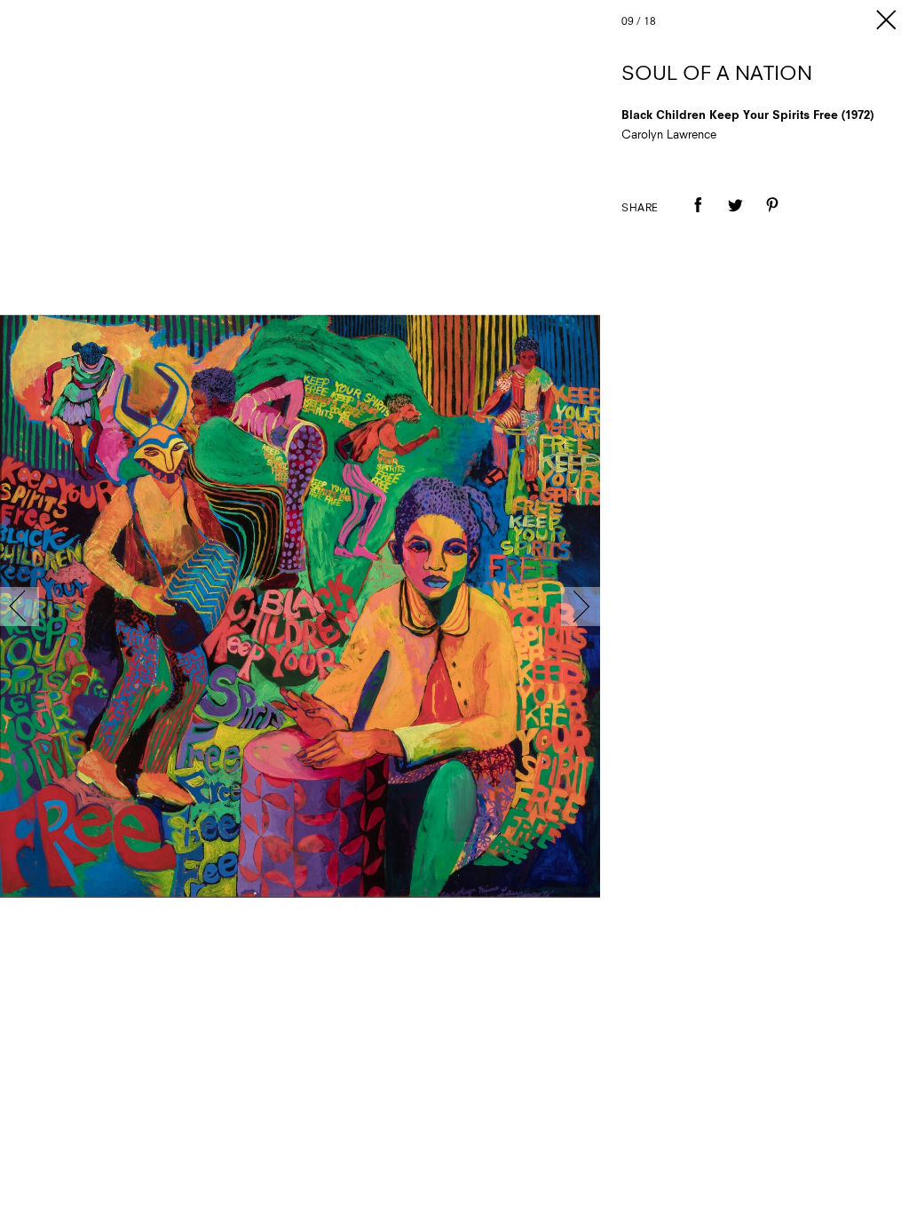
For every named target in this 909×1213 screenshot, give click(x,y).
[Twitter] (735, 217)
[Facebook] (698, 217)
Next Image (580, 606)
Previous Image (19, 606)
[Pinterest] (772, 217)
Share (640, 208)
